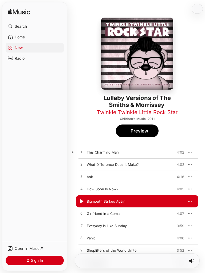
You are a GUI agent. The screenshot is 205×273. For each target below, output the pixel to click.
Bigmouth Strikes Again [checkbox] (106, 201)
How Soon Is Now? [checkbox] (103, 189)
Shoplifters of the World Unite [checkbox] (112, 250)
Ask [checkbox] (90, 177)
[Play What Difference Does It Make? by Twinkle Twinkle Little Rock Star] (81, 164)
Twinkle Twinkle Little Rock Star (137, 112)
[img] (19, 12)
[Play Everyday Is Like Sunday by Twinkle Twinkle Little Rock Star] (81, 225)
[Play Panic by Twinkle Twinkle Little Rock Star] (81, 238)
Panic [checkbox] (91, 238)
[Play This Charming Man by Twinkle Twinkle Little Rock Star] (81, 152)
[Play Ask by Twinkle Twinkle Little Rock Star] (81, 176)
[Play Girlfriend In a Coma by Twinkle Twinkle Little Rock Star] (81, 213)
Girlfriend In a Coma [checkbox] (103, 213)
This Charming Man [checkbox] (103, 152)
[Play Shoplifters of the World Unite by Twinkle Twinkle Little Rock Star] (81, 250)
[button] (35, 26)
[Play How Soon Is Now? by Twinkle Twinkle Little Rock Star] (81, 189)
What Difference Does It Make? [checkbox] (113, 164)
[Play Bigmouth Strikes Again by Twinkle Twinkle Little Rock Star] (81, 201)
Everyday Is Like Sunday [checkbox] (107, 226)
